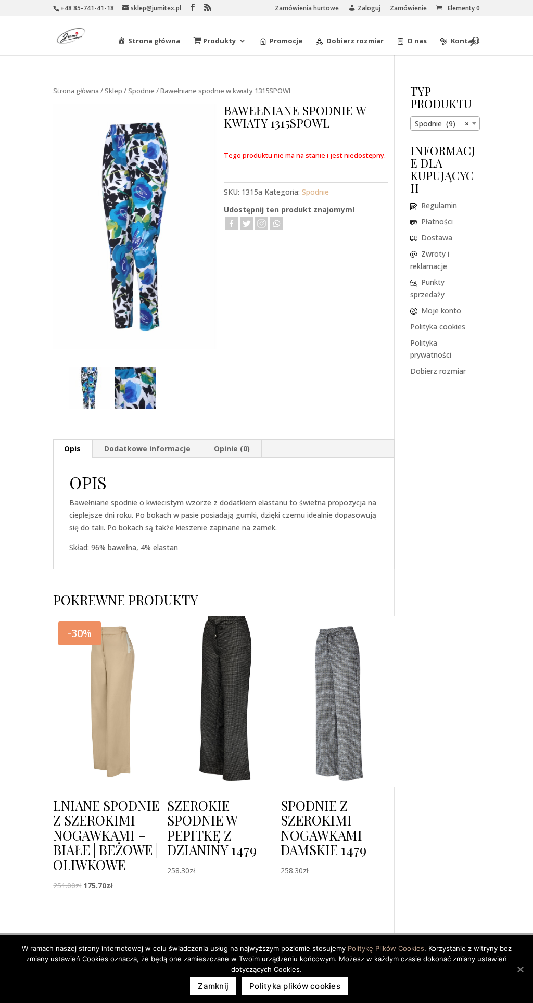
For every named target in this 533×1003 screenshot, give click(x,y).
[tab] (73, 449)
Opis (72, 448)
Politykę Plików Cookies (386, 948)
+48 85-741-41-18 (87, 8)
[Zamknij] (520, 969)
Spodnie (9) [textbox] (442, 124)
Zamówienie (408, 8)
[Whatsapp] (276, 223)
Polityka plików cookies (294, 986)
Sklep (113, 90)
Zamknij (213, 986)
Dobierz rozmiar (438, 371)
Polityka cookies (437, 327)
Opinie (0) (232, 448)
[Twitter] (246, 223)
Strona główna (76, 90)
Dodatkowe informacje (147, 448)
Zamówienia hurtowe (307, 8)
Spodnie (141, 90)
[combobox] (445, 123)
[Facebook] (231, 223)
